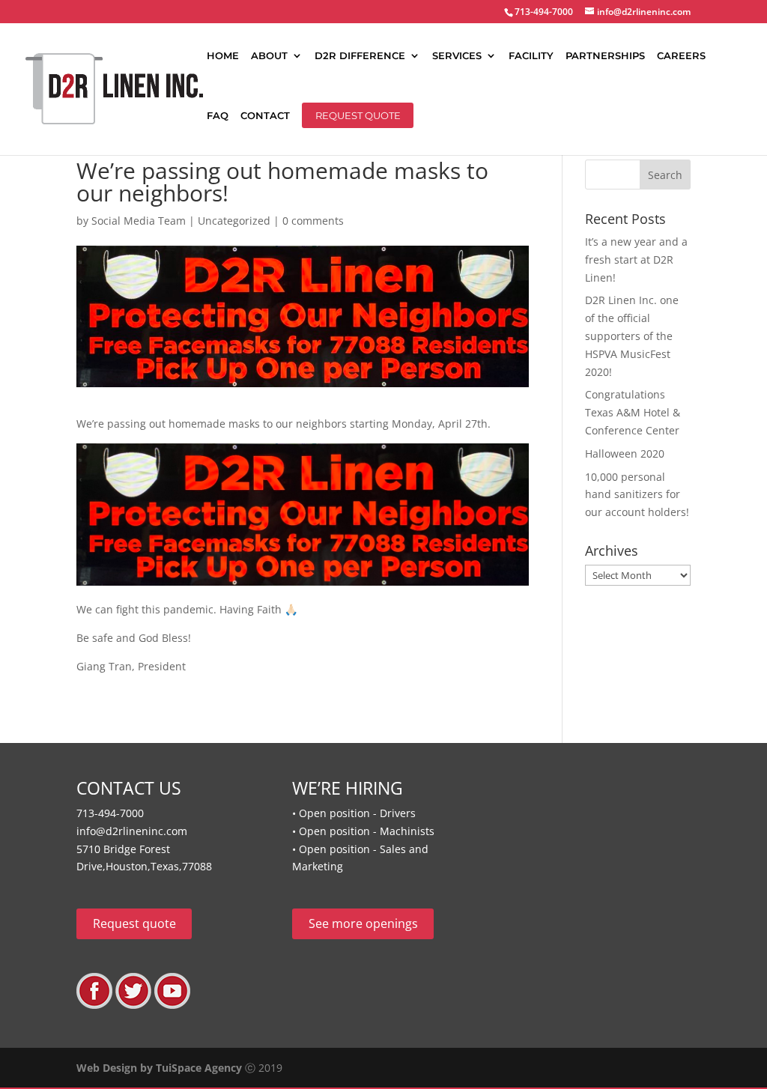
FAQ (217, 115)
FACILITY (531, 55)
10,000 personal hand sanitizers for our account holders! (637, 495)
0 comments (313, 220)
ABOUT (269, 55)
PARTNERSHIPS (605, 55)
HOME (223, 55)
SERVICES (457, 55)
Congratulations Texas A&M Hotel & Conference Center (632, 412)
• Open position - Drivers (354, 813)
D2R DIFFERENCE (360, 55)
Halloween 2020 (624, 453)
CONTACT (265, 115)
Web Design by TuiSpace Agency (159, 1068)
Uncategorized (234, 220)
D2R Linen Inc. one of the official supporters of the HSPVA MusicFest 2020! (632, 335)
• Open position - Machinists (363, 831)
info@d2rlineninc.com (131, 831)
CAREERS (681, 55)
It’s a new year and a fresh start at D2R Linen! (636, 259)
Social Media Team (138, 220)
